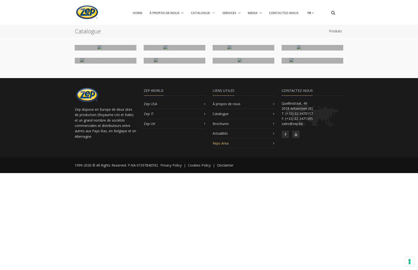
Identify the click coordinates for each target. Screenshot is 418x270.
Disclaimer (225, 165)
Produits (335, 31)
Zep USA (150, 104)
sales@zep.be (292, 123)
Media (253, 13)
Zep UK (149, 123)
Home (137, 13)
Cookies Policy (199, 165)
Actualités (220, 133)
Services (229, 13)
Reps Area (221, 143)
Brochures (221, 123)
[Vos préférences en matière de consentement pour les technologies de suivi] (409, 261)
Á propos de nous (164, 13)
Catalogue (201, 13)
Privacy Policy (171, 165)
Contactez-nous (284, 13)
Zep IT (149, 113)
